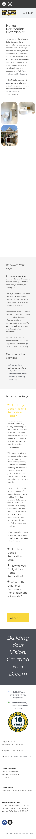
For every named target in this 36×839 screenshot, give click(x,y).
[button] (18, 410)
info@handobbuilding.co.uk (20, 756)
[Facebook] (4, 4)
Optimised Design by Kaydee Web (18, 833)
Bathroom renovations (17, 374)
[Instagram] (10, 4)
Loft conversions (15, 365)
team (8, 83)
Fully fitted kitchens (16, 371)
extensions (10, 92)
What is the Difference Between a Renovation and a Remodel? (18, 589)
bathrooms (22, 74)
